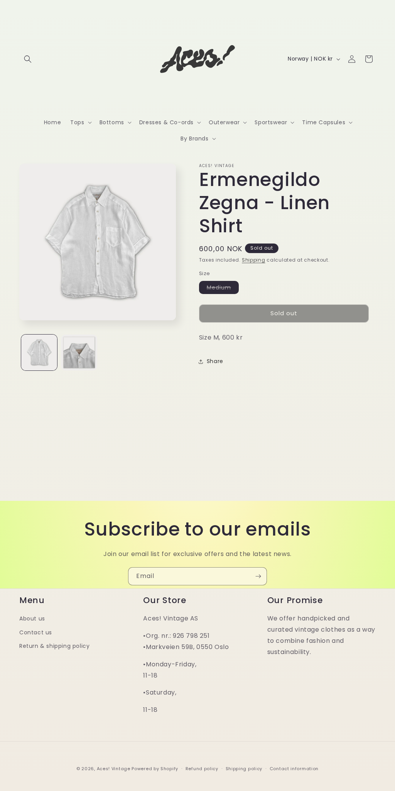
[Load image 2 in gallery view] (79, 352)
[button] (27, 59)
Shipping (253, 260)
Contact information (294, 769)
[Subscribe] (258, 576)
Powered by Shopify (155, 769)
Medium (223, 288)
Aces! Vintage (113, 769)
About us (32, 618)
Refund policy (202, 769)
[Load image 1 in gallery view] (39, 352)
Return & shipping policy (54, 646)
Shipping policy (244, 769)
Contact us (35, 632)
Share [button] (215, 361)
